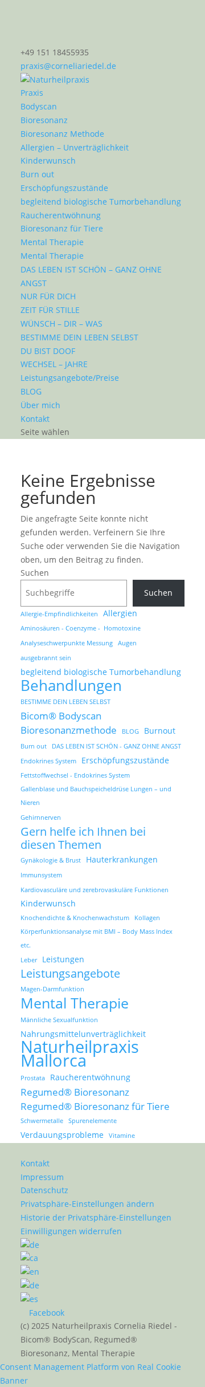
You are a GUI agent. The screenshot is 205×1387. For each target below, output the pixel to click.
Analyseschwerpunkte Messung (66, 643)
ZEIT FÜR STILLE (50, 309)
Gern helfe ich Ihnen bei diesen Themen (83, 838)
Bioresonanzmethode (68, 730)
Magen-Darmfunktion (52, 989)
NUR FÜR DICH (48, 296)
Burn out (37, 174)
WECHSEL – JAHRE (54, 364)
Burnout (159, 730)
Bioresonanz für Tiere (61, 228)
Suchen (34, 572)
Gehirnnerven (40, 817)
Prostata (32, 1078)
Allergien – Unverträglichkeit (74, 147)
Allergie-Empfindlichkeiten (59, 614)
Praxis (31, 92)
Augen (127, 643)
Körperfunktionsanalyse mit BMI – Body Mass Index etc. (96, 938)
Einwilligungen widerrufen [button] (71, 1231)
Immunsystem (41, 875)
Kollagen (147, 918)
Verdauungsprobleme (62, 1134)
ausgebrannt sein (45, 658)
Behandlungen (71, 686)
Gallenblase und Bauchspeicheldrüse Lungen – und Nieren (95, 796)
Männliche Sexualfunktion (59, 1020)
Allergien (120, 613)
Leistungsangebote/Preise (69, 377)
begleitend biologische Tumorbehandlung (100, 201)
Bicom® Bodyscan (60, 715)
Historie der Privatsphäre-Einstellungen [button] (95, 1217)
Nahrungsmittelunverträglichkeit (83, 1033)
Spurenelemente (92, 1121)
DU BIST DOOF (47, 350)
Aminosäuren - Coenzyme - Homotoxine (80, 628)
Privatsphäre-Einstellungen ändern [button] (87, 1203)
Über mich (40, 405)
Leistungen (63, 959)
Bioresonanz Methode (62, 133)
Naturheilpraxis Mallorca (79, 1054)
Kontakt (35, 418)
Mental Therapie (52, 242)
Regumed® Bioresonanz (74, 1092)
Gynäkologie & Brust (50, 860)
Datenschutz (44, 1190)
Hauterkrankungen (122, 859)
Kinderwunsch (48, 160)
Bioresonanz (44, 120)
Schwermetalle (41, 1121)
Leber (28, 960)
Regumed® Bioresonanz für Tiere (95, 1106)
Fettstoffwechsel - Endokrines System (75, 775)
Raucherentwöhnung (60, 215)
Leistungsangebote (70, 974)
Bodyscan (38, 106)
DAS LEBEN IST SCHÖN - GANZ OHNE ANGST (116, 746)
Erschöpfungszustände (64, 187)
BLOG (31, 391)
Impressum (42, 1177)
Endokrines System (48, 761)
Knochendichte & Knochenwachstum (74, 918)
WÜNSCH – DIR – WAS (61, 323)
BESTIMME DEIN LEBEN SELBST (79, 337)
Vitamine (122, 1136)
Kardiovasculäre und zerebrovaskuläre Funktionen (94, 890)
